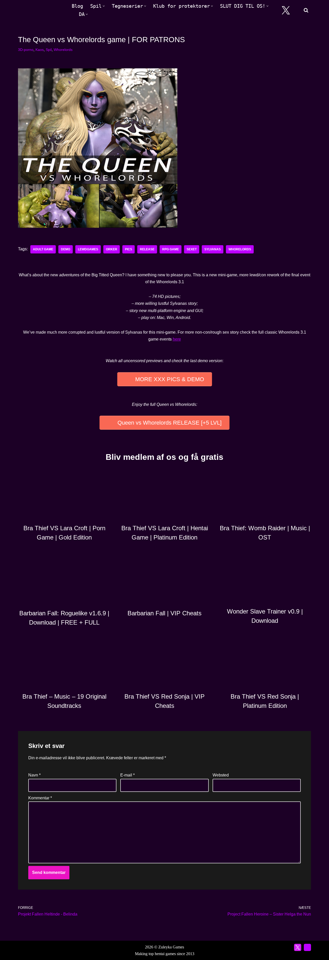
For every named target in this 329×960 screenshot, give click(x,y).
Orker (111, 249)
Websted (221, 775)
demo (65, 249)
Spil (49, 50)
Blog (77, 6)
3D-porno (25, 50)
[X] (286, 10)
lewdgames (88, 249)
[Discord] (297, 10)
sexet (192, 249)
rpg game (170, 249)
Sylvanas (212, 249)
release (147, 249)
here (177, 339)
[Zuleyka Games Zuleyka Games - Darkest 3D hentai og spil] (40, 10)
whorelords (240, 249)
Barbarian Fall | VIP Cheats (164, 613)
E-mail (127, 775)
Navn (34, 775)
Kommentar (40, 798)
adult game (43, 249)
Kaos (39, 50)
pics (128, 249)
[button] (104, 6)
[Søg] (306, 10)
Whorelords (63, 50)
